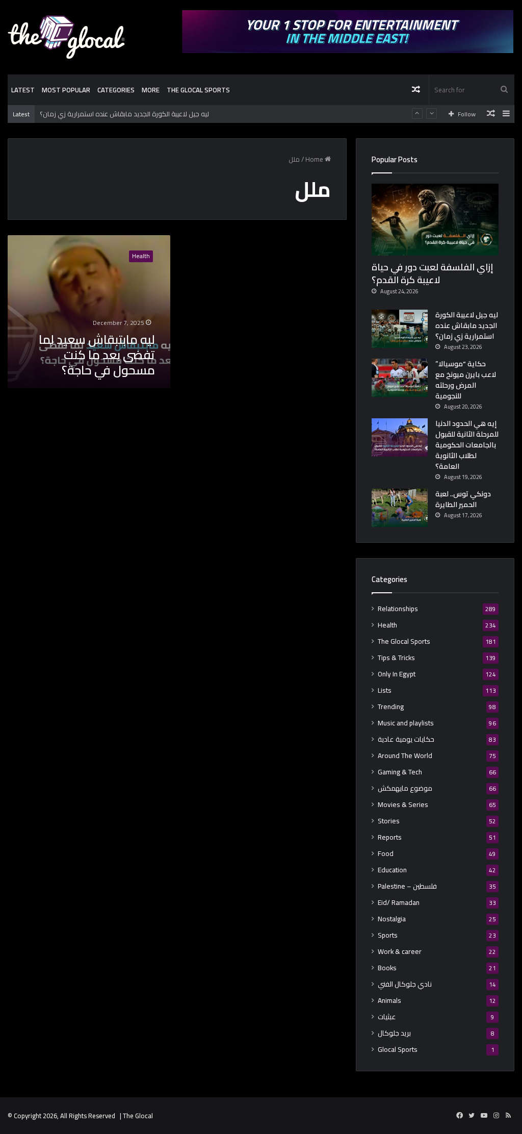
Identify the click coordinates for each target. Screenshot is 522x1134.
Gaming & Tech (400, 772)
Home (315, 159)
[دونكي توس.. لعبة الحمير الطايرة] (400, 508)
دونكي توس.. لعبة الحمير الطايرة (463, 499)
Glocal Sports (397, 1049)
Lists (385, 690)
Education (392, 870)
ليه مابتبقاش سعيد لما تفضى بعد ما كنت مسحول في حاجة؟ (97, 355)
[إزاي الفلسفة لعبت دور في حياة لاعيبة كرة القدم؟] (435, 220)
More (151, 90)
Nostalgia (392, 919)
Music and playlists (406, 723)
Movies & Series (403, 804)
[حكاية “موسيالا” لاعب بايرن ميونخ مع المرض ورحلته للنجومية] (400, 378)
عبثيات (387, 1017)
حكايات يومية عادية (406, 739)
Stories (389, 821)
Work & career (400, 951)
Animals (389, 1000)
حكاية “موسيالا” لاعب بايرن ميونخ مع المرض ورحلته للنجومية (465, 379)
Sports (388, 935)
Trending (391, 706)
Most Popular (66, 90)
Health (387, 625)
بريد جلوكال (394, 1033)
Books (387, 968)
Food (386, 853)
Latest (23, 90)
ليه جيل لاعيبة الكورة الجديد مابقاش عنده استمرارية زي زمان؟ (124, 114)
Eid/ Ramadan (399, 902)
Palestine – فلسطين (407, 886)
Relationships (398, 608)
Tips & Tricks (396, 657)
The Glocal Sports (198, 90)
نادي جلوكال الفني (405, 984)
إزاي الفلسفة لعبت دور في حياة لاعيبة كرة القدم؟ (432, 273)
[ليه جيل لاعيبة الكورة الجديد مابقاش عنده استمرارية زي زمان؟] (400, 329)
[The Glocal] (66, 37)
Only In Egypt (396, 674)
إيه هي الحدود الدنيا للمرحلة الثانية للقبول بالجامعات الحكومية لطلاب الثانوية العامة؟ (467, 445)
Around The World (405, 755)
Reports (390, 837)
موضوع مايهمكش (405, 788)
